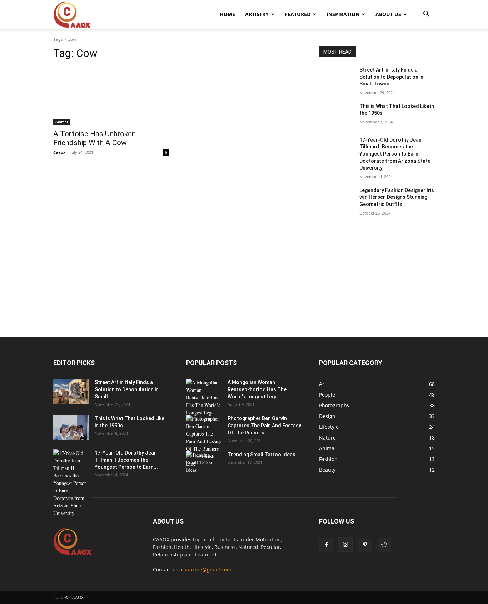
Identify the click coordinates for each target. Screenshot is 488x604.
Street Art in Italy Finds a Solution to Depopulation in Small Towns (391, 77)
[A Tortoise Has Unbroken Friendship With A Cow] (111, 96)
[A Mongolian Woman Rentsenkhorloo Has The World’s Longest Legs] (204, 397)
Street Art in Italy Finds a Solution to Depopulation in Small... (127, 389)
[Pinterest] (365, 545)
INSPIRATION (343, 14)
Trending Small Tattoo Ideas (261, 454)
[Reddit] (384, 545)
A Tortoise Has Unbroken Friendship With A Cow (94, 138)
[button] (426, 14)
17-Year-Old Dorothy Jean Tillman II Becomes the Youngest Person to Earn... (126, 460)
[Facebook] (326, 545)
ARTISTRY (257, 14)
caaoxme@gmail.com (206, 569)
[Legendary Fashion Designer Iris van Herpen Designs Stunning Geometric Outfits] (336, 199)
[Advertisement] (244, 284)
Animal (61, 121)
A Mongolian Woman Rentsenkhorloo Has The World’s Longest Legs (257, 389)
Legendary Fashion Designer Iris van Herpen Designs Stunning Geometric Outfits (396, 197)
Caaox (59, 152)
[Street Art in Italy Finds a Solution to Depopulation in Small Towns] (336, 79)
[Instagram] (345, 544)
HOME (227, 14)
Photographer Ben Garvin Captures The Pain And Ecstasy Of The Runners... (264, 426)
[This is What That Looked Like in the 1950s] (336, 115)
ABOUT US (388, 14)
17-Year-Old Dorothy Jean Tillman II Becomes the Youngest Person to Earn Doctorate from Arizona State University (394, 154)
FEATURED (297, 14)
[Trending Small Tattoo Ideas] (204, 463)
